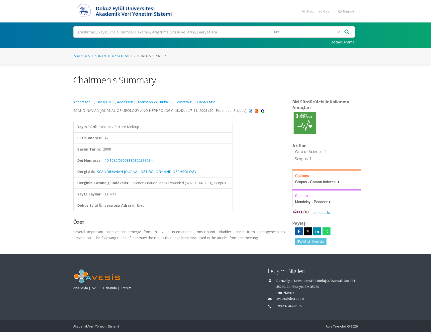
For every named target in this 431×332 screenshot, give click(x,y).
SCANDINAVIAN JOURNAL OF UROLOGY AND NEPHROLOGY (146, 171)
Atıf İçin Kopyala (312, 241)
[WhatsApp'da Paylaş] (326, 231)
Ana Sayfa (82, 56)
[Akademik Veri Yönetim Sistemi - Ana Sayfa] (84, 11)
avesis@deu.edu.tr (290, 299)
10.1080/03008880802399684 (129, 160)
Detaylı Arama (342, 41)
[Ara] (346, 32)
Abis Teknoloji (336, 326)
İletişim (126, 288)
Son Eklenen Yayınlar (112, 56)
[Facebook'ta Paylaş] (299, 231)
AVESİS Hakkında (104, 288)
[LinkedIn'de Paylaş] (317, 231)
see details (321, 212)
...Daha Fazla (205, 102)
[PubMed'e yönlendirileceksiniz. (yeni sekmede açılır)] (251, 110)
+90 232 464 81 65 (289, 306)
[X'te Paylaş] (308, 231)
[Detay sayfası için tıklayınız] (304, 122)
